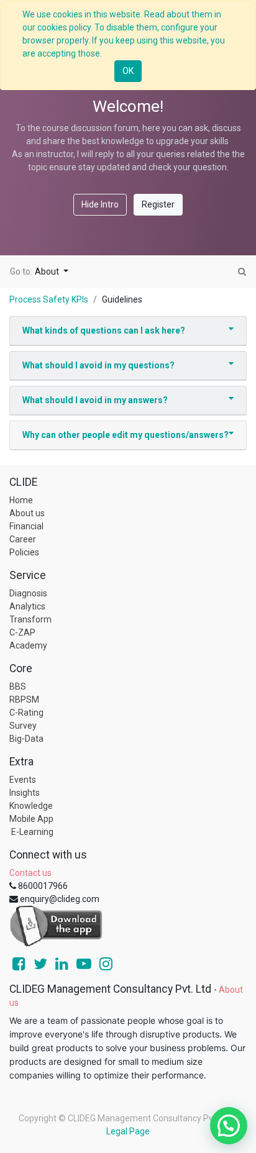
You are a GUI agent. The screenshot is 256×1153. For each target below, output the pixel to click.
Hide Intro (100, 204)
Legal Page (128, 1131)
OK (128, 71)
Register (158, 204)
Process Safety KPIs (48, 299)
